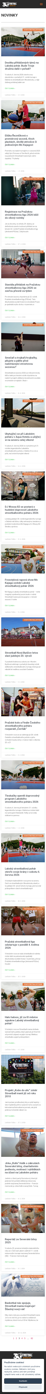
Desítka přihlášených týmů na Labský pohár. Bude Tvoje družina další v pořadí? (22, 65)
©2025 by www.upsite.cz (23, 1392)
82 (32, 1338)
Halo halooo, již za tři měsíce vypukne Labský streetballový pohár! (22, 1020)
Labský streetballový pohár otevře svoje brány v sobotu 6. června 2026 (22, 871)
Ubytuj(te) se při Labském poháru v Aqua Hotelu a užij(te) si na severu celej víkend (23, 436)
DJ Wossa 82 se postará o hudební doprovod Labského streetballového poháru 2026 (21, 509)
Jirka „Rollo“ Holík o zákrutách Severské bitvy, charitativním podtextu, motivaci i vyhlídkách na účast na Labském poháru (22, 1168)
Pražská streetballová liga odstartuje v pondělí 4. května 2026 (22, 944)
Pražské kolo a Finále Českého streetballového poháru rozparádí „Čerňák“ (22, 725)
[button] (41, 4)
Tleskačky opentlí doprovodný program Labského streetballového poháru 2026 (22, 798)
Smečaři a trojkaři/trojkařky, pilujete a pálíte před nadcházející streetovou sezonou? (21, 362)
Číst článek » (10, 88)
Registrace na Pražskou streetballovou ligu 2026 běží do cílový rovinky (21, 214)
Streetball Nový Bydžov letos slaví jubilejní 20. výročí (21, 654)
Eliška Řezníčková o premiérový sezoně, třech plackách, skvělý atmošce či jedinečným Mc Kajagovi (21, 140)
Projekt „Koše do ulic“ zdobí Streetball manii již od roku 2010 (21, 1093)
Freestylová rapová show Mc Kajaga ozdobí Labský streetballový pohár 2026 (21, 582)
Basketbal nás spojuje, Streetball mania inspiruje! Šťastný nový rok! (20, 1306)
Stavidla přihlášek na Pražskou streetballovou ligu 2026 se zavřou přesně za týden (22, 287)
